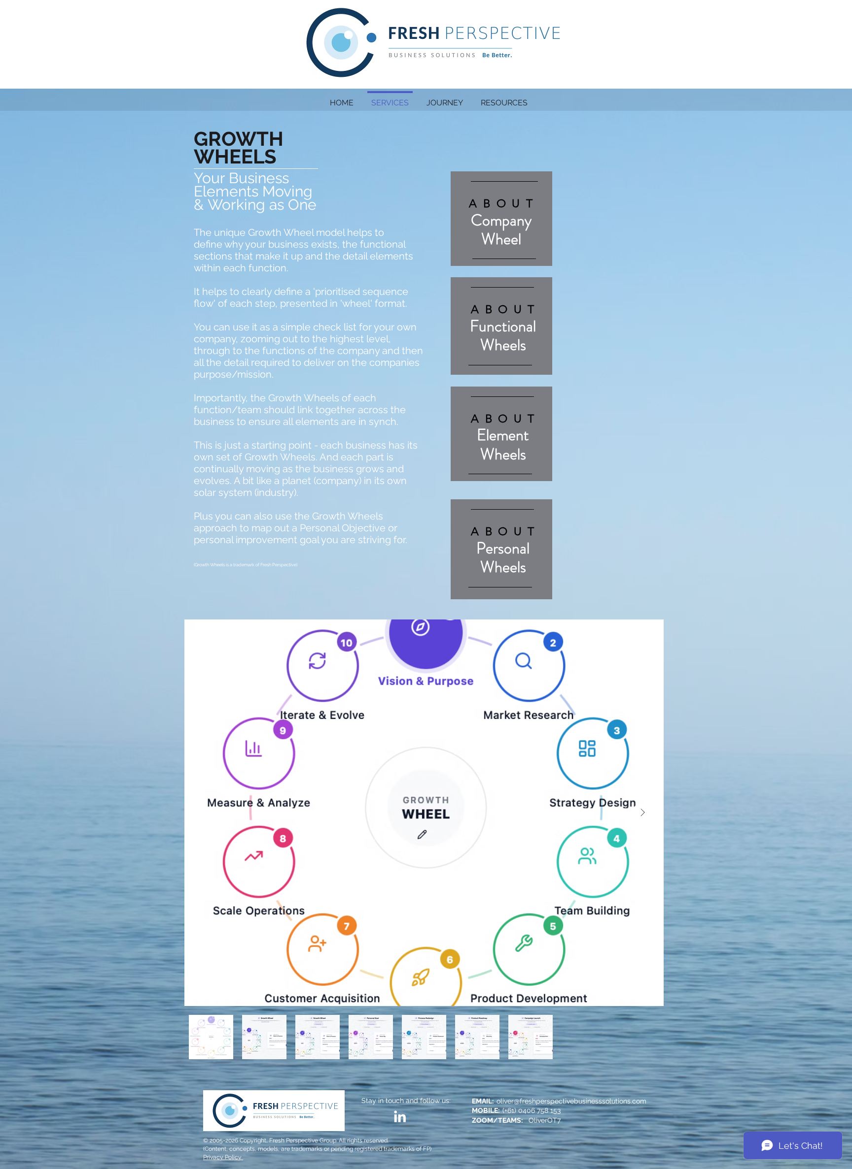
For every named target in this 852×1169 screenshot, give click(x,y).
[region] (501, 218)
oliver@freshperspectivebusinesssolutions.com (571, 1101)
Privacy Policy (223, 1157)
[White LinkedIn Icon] (399, 1116)
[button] (504, 98)
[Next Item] (642, 812)
